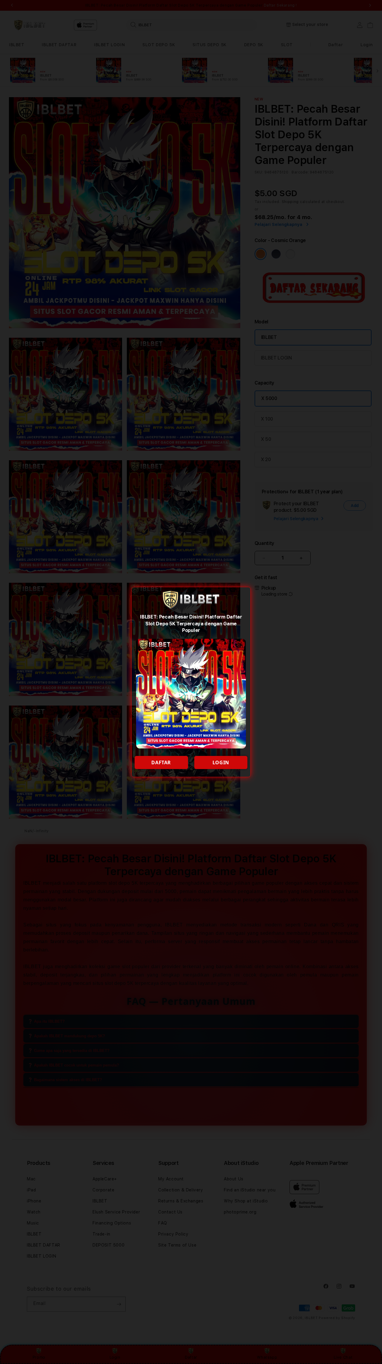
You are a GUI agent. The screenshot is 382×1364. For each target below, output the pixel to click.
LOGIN (220, 762)
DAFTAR (161, 762)
